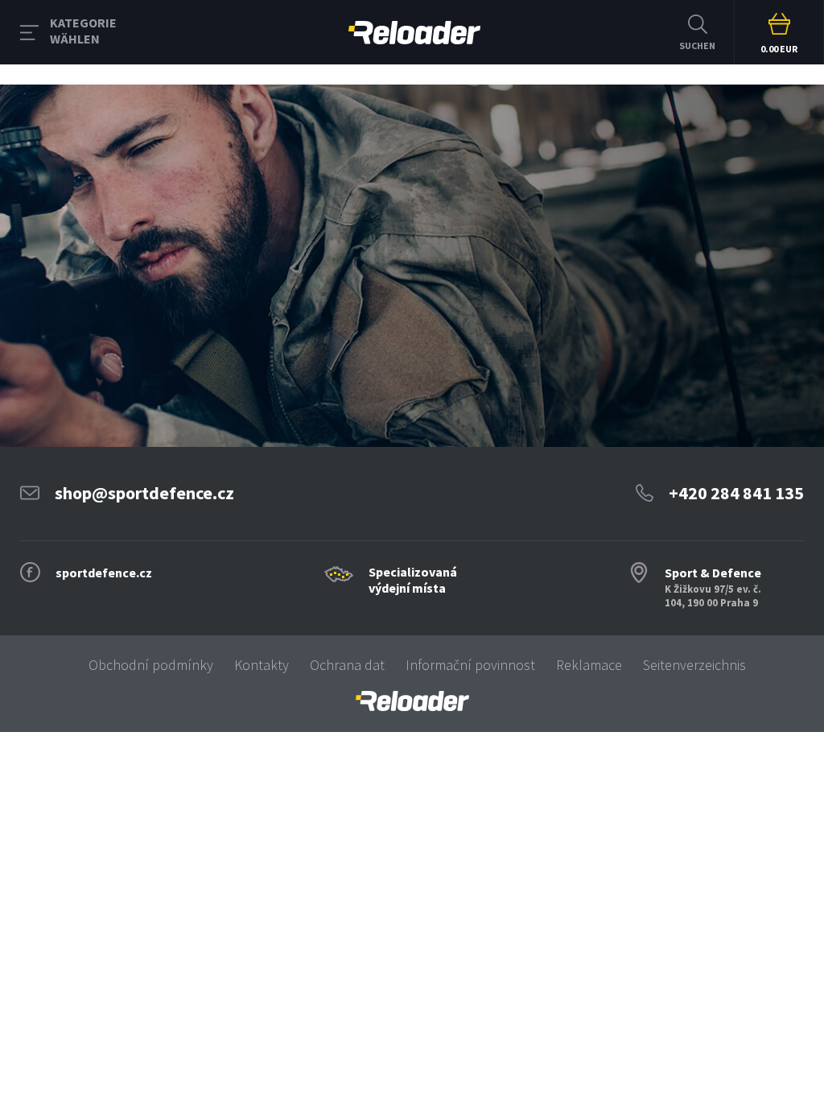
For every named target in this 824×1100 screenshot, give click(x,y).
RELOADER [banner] (414, 32)
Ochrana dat (347, 664)
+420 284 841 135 (736, 493)
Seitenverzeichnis (694, 664)
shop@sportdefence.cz (144, 493)
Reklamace (589, 664)
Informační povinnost (470, 664)
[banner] (412, 701)
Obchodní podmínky (151, 664)
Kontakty (261, 664)
